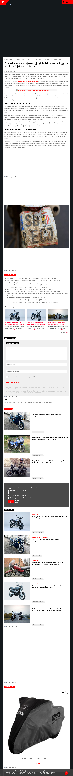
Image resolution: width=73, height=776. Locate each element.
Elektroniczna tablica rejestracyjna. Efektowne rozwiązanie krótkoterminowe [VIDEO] (31, 289)
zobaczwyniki (17, 501)
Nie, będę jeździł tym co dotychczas (20, 493)
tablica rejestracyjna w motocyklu (28, 81)
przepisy (16, 403)
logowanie (63, 2)
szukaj (67, 2)
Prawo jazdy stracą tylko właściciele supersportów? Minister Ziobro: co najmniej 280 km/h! (33, 281)
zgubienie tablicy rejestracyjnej (45, 403)
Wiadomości (35, 514)
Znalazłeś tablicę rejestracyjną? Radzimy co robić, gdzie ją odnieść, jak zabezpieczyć (46, 59)
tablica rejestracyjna (28, 403)
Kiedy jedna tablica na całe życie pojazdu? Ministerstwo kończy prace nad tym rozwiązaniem (34, 291)
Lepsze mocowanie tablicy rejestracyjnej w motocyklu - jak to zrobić (26, 300)
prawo (8, 403)
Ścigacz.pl (2, 2)
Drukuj (16, 71)
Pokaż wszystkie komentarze (61, 338)
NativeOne (36, 333)
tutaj (47, 772)
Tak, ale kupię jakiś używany (18, 495)
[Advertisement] (36, 163)
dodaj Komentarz (13, 382)
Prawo (25, 59)
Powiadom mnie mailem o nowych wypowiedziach (22, 377)
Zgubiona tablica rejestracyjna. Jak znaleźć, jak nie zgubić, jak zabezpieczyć (28, 285)
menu (71, 2)
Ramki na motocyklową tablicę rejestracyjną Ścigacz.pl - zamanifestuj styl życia (30, 283)
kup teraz (36, 763)
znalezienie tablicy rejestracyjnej (15, 405)
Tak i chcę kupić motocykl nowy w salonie (21, 498)
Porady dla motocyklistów (18, 59)
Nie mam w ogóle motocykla (18, 490)
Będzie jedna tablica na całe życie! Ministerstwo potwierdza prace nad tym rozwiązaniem (33, 302)
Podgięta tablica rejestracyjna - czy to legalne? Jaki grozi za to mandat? (28, 287)
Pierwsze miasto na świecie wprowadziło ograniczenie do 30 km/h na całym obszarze (32, 278)
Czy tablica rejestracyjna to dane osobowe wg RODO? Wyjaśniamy (26, 298)
